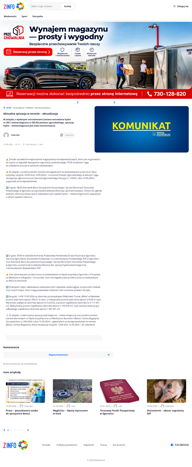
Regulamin (89, 444)
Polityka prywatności (67, 444)
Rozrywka (38, 16)
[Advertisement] (54, 226)
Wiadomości (10, 16)
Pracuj (103, 444)
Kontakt (46, 444)
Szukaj (67, 6)
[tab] (8, 430)
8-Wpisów (29, 107)
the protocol (119, 444)
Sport (24, 16)
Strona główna (18, 107)
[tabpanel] (96, 60)
